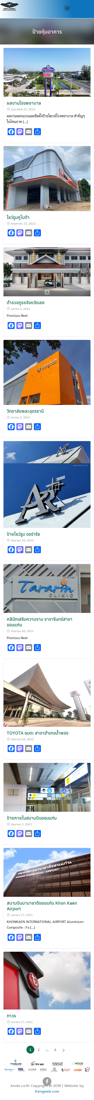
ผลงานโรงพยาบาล (24, 103)
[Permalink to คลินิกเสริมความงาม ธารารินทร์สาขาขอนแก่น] (47, 588)
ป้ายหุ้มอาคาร (47, 31)
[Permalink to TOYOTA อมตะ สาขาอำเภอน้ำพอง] (47, 694)
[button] (67, 8)
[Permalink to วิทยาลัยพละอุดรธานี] (47, 372)
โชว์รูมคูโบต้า (18, 217)
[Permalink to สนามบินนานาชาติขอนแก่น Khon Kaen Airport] (47, 872)
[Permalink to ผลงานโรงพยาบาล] (47, 72)
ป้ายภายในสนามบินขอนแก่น (32, 818)
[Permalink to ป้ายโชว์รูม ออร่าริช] (47, 484)
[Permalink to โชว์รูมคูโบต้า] (47, 178)
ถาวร (11, 1015)
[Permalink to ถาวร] (47, 980)
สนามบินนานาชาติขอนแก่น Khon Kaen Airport (42, 906)
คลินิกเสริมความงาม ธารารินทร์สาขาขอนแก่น (39, 622)
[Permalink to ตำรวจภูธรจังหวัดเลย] (47, 271)
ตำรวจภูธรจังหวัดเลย (26, 302)
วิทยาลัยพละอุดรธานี (25, 411)
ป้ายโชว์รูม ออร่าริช (23, 534)
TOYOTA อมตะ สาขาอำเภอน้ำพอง (37, 733)
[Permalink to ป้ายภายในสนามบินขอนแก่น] (47, 786)
